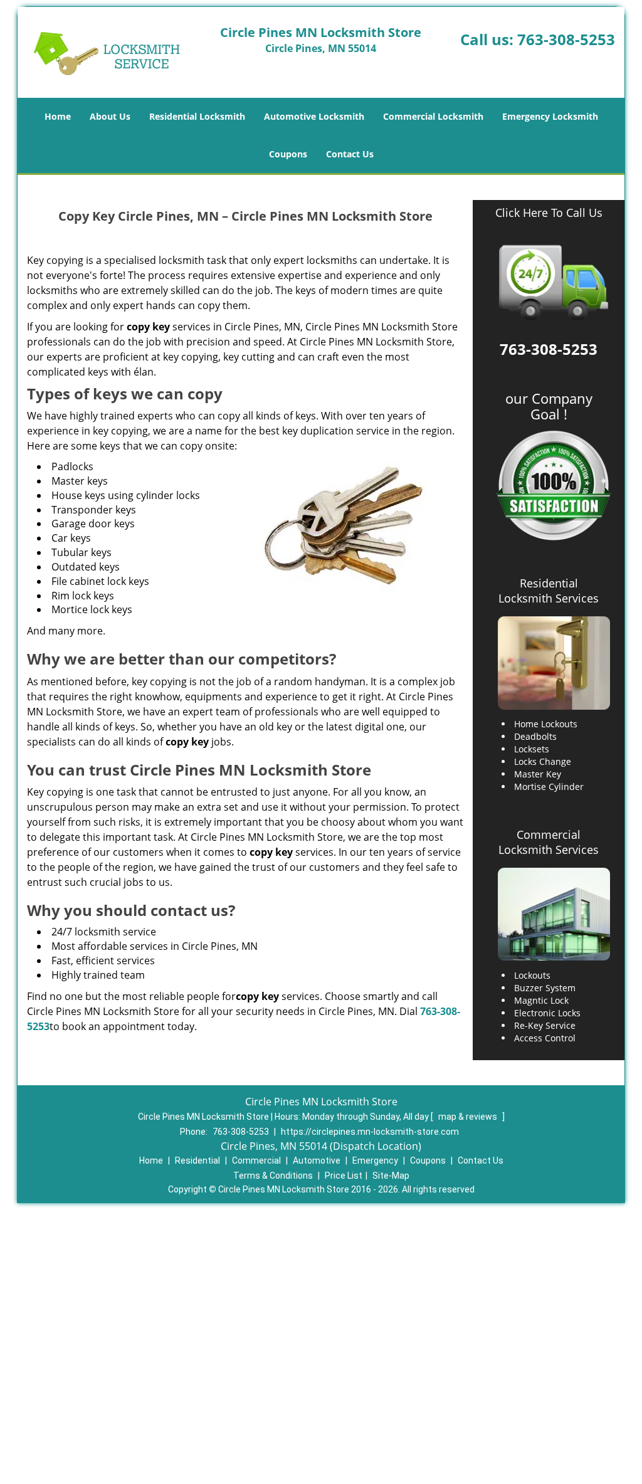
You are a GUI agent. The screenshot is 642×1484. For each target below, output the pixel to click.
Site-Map (390, 1176)
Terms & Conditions (273, 1176)
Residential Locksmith (197, 116)
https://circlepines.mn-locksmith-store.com (370, 1132)
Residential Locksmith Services (548, 591)
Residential (197, 1160)
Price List (343, 1176)
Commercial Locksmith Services (548, 842)
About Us (110, 116)
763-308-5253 (566, 39)
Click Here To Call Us (549, 212)
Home (58, 116)
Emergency (375, 1160)
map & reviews (468, 1117)
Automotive (316, 1160)
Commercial (256, 1160)
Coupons (288, 154)
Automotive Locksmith (314, 116)
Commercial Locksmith (433, 116)
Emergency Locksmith (550, 116)
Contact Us (350, 154)
